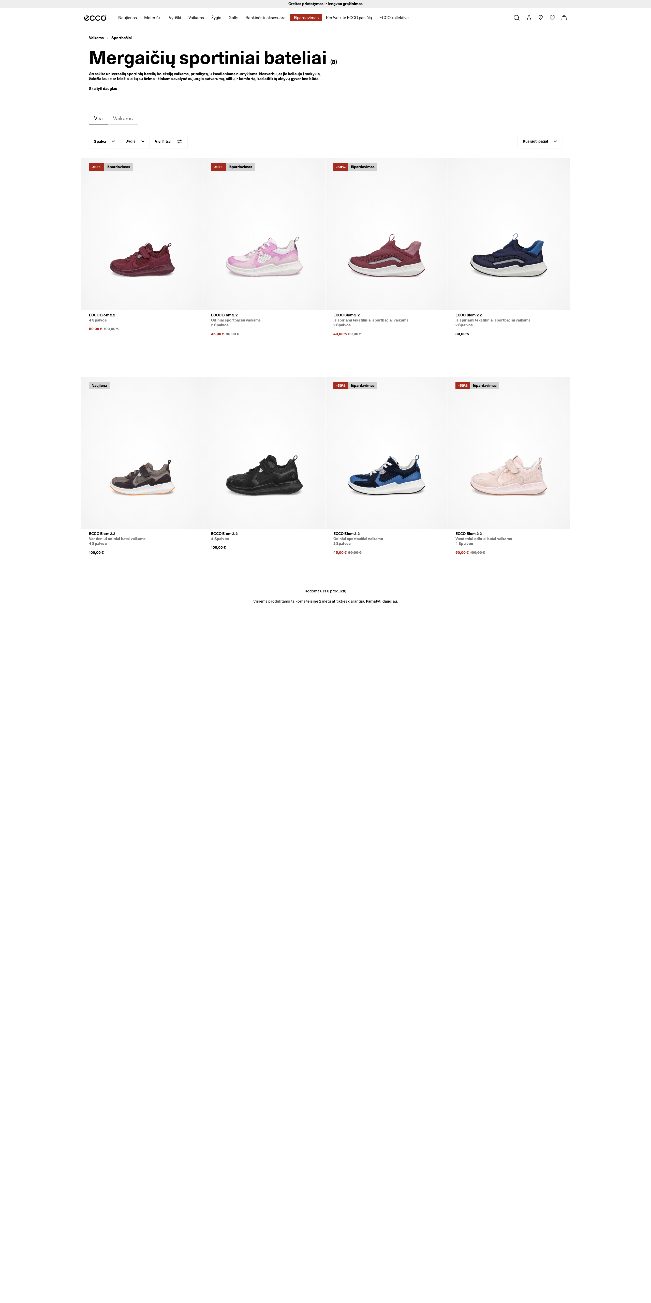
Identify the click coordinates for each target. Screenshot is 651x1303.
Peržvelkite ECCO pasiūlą (349, 17)
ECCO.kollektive (394, 17)
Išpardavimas (306, 17)
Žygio (216, 17)
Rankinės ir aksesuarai (266, 17)
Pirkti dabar (371, 4)
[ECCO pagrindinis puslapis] (95, 18)
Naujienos (127, 17)
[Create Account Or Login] (529, 17)
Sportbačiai (121, 38)
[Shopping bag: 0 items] (564, 17)
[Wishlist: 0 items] (552, 17)
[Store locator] (540, 17)
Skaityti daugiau (103, 88)
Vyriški (175, 17)
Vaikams (196, 17)
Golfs (233, 17)
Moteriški (152, 17)
